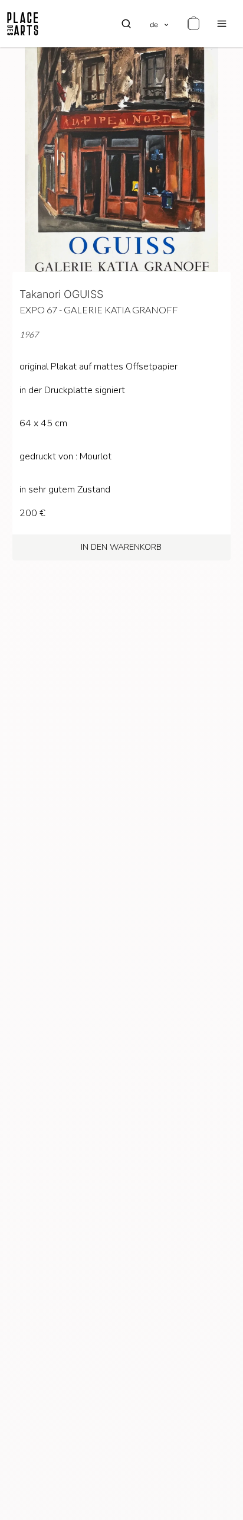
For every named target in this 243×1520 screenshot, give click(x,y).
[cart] (193, 23)
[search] (126, 24)
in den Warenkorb (121, 547)
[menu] (222, 24)
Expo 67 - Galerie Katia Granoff (98, 309)
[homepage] (22, 23)
